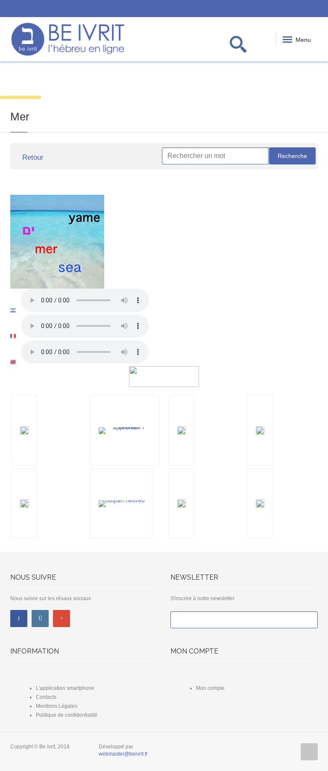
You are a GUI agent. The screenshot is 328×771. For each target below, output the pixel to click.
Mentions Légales (56, 706)
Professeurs (225, 82)
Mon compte (210, 688)
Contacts (46, 697)
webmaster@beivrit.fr (123, 754)
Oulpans (266, 82)
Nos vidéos (61, 82)
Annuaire (307, 82)
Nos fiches (184, 82)
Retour (32, 157)
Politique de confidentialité (66, 715)
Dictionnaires (103, 82)
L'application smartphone (65, 688)
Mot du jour (20, 82)
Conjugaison (143, 82)
